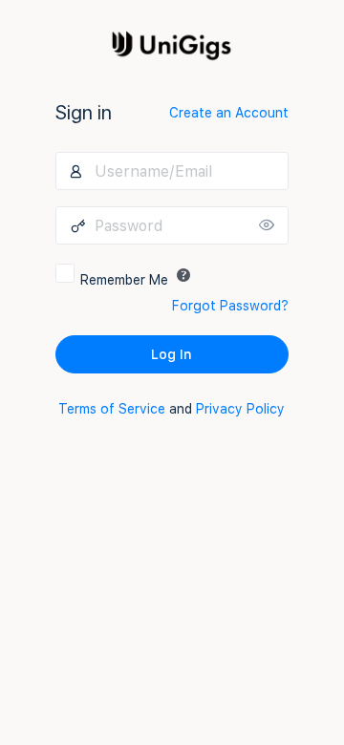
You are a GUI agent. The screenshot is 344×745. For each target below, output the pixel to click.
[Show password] (269, 225)
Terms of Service (111, 408)
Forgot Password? (230, 305)
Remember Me (124, 279)
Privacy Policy (240, 408)
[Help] (183, 275)
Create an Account (229, 112)
